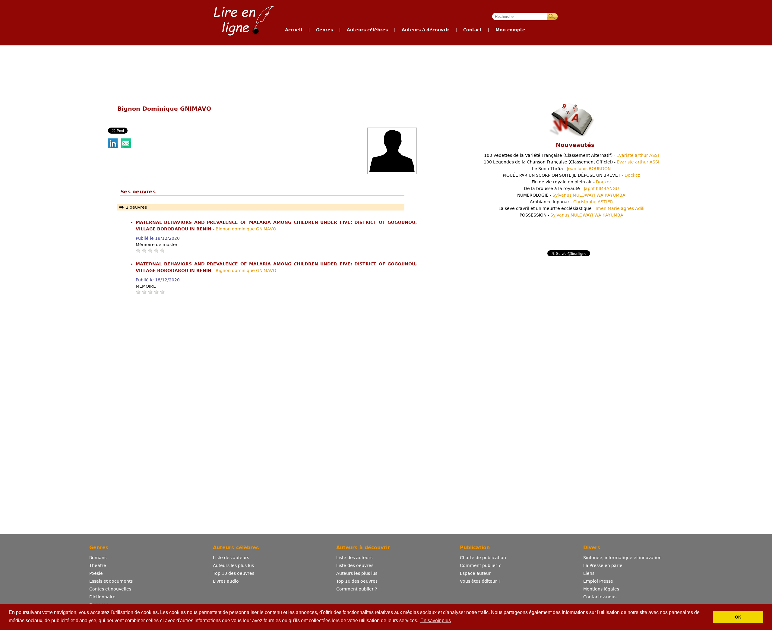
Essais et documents (111, 581)
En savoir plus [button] (435, 620)
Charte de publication (483, 557)
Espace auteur (475, 573)
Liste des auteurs (231, 557)
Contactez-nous (599, 596)
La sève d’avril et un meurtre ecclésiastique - (571, 208)
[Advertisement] (385, 68)
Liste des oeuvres (354, 565)
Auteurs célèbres (367, 29)
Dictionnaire (102, 596)
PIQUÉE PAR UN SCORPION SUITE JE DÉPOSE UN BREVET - (571, 175)
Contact (472, 29)
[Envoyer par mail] (126, 146)
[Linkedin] (113, 146)
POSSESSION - (571, 215)
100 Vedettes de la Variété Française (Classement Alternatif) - (571, 155)
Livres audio (226, 581)
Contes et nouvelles (110, 589)
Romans (97, 557)
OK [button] (738, 617)
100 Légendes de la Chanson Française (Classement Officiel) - (571, 162)
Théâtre (97, 565)
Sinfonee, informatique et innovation (622, 557)
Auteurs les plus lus (233, 565)
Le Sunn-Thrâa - (571, 168)
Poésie (96, 573)
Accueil (293, 29)
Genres (324, 29)
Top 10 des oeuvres (233, 573)
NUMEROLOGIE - (571, 195)
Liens (588, 573)
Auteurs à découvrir (425, 29)
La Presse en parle (602, 565)
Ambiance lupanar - (571, 201)
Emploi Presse (598, 581)
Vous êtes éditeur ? (480, 581)
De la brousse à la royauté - (571, 188)
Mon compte (510, 29)
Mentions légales (601, 589)
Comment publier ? (356, 589)
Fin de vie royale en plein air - (571, 181)
